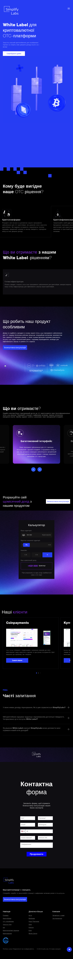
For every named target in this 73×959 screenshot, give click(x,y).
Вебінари (32, 918)
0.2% (25, 555)
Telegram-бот (7, 924)
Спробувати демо (14, 53)
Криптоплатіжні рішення (11, 930)
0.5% (36, 555)
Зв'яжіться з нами (58, 915)
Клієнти (31, 927)
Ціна (30, 924)
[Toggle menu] (68, 8)
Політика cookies (7, 949)
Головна (5, 915)
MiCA (30, 915)
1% (47, 555)
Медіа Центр (33, 933)
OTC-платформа (8, 921)
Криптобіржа (7, 918)
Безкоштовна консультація (15, 347)
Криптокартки (7, 933)
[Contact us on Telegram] (69, 949)
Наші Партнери (34, 921)
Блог (30, 930)
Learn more (17, 660)
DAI (4, 927)
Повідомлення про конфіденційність (23, 949)
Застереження (57, 918)
